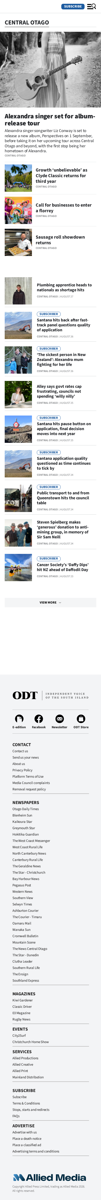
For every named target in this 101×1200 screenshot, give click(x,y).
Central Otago (15, 156)
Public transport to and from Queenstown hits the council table (63, 498)
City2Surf (19, 1035)
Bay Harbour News (25, 878)
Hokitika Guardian (25, 834)
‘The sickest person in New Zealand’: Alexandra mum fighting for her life (61, 360)
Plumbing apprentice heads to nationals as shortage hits (64, 287)
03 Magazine (21, 1013)
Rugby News (21, 1019)
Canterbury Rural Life (27, 859)
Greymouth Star (23, 828)
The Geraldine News (26, 866)
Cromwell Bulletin (25, 936)
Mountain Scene (23, 942)
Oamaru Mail (21, 923)
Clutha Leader (22, 961)
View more (48, 602)
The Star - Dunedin (25, 955)
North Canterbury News (29, 853)
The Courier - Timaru (27, 917)
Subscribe (73, 6)
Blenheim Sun (22, 815)
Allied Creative (22, 1064)
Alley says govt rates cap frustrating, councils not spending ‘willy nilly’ (59, 391)
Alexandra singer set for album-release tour (50, 120)
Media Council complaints (31, 782)
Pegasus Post (21, 885)
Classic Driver (22, 1006)
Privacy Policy (22, 770)
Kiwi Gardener (22, 1000)
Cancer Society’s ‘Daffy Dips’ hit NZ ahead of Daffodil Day (63, 567)
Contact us (20, 751)
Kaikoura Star (22, 821)
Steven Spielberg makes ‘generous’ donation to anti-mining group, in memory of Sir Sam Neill (63, 529)
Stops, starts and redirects (30, 1109)
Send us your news (25, 757)
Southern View (22, 898)
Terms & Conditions (26, 1103)
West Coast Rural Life (27, 847)
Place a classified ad (26, 1145)
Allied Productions (25, 1058)
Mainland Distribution (28, 1077)
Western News (22, 891)
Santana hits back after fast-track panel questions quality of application (63, 325)
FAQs (15, 1116)
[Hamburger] (91, 7)
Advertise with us (24, 1132)
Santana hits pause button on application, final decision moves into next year (64, 429)
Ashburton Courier (25, 910)
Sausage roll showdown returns (60, 240)
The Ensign (20, 974)
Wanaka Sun (21, 929)
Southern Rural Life (26, 967)
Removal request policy (29, 789)
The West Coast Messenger (31, 840)
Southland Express (25, 980)
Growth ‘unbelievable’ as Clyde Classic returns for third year (61, 176)
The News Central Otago (29, 948)
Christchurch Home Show (30, 1042)
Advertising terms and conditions (35, 1151)
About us (18, 763)
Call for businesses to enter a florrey (64, 208)
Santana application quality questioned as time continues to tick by (64, 463)
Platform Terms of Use (27, 776)
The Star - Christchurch (28, 872)
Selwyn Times (22, 904)
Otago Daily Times (25, 809)
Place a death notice (26, 1138)
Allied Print (20, 1070)
